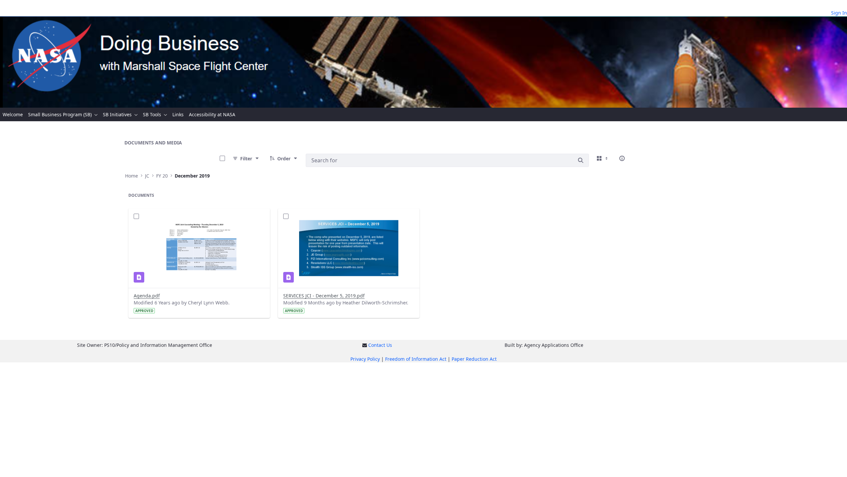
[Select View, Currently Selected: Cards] (602, 158)
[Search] (580, 160)
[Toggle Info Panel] (622, 158)
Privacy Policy (365, 359)
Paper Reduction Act (474, 359)
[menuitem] (12, 114)
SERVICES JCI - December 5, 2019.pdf (324, 295)
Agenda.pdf (147, 295)
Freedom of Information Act (415, 359)
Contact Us (380, 345)
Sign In (839, 13)
